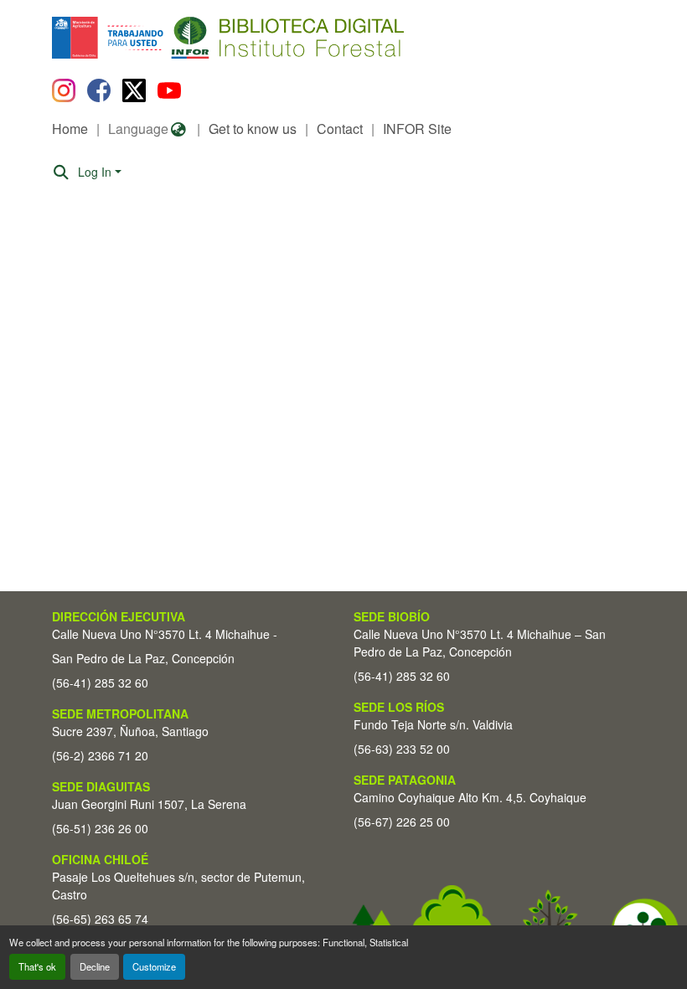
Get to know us (253, 128)
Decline (95, 966)
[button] (189, 38)
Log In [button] (96, 171)
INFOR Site (417, 128)
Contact (340, 128)
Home (70, 128)
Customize (154, 966)
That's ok (37, 966)
